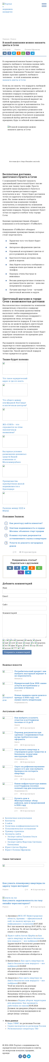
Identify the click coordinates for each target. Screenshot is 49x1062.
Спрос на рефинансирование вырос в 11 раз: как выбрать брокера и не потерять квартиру (29, 770)
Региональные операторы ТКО (23, 1028)
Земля (17, 725)
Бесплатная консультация (18, 818)
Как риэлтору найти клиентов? (26, 523)
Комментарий (10, 613)
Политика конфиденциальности (21, 826)
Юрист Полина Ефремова (18, 849)
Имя (5, 588)
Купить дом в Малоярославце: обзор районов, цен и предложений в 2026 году (29, 801)
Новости (18, 690)
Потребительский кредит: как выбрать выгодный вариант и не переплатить (30, 673)
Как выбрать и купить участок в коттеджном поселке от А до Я (26, 719)
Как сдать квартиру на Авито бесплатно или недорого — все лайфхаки (26, 938)
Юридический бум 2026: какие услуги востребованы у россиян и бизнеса (30, 685)
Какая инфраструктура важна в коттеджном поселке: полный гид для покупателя (30, 785)
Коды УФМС (13, 1023)
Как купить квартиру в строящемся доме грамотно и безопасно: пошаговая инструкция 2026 (30, 753)
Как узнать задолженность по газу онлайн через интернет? (23, 902)
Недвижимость (21, 702)
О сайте (8, 823)
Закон (16, 742)
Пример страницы (14, 831)
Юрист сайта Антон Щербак (22, 935)
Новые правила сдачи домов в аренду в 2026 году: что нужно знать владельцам (30, 697)
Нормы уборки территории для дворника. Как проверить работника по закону (27, 1003)
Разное (17, 49)
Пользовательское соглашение (20, 828)
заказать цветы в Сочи (14, 80)
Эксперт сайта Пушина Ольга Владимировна (22, 837)
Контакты (10, 820)
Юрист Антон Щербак (16, 847)
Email (5, 596)
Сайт (5, 604)
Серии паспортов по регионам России (27, 1026)
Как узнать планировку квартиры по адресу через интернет (24, 884)
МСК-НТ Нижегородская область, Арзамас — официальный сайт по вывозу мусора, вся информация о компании (25, 919)
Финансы (18, 679)
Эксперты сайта (13, 834)
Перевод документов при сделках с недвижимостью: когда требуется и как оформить (29, 735)
